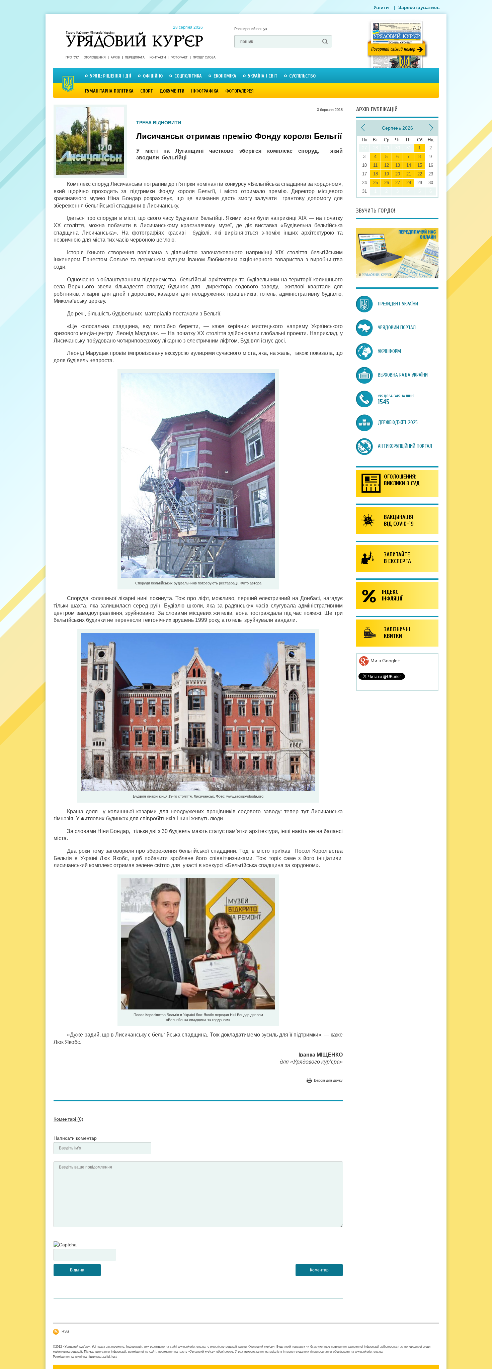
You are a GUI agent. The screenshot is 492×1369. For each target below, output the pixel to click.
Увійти (381, 7)
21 (408, 173)
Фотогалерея (239, 91)
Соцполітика (188, 76)
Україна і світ (262, 76)
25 (375, 182)
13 (397, 165)
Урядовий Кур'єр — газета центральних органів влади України (134, 33)
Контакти (158, 57)
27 (397, 182)
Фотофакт (179, 57)
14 (408, 165)
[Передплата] (397, 276)
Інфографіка (205, 91)
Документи (172, 91)
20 (397, 173)
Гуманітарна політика (109, 91)
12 (386, 165)
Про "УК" (72, 57)
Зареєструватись (419, 7)
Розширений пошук (250, 29)
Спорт (146, 91)
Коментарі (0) (68, 1119)
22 (419, 173)
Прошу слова (204, 57)
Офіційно (153, 76)
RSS (65, 1331)
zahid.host (109, 1356)
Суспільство (302, 76)
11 (375, 165)
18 (375, 173)
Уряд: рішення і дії (110, 76)
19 (386, 173)
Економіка (225, 76)
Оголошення (95, 57)
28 (408, 182)
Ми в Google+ (384, 660)
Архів (115, 57)
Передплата (135, 57)
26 (386, 182)
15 (419, 165)
